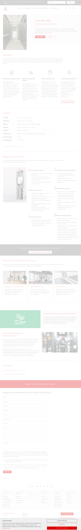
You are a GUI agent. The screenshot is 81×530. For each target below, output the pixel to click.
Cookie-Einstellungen (62, 520)
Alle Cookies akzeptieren (62, 528)
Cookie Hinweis (6, 528)
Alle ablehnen (62, 524)
